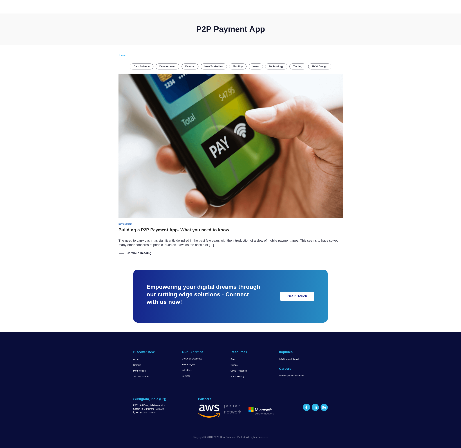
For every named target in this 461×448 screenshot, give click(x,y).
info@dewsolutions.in (289, 359)
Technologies (188, 364)
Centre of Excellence (192, 359)
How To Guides (213, 66)
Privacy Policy (237, 376)
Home (192, 7)
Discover (208, 7)
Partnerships (139, 371)
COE (280, 7)
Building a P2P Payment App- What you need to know (173, 229)
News (255, 66)
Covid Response (238, 371)
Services (186, 376)
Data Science (142, 66)
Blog (232, 359)
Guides (234, 365)
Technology (276, 66)
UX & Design (319, 66)
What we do (232, 7)
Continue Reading (139, 253)
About (136, 359)
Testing (297, 66)
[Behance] (324, 407)
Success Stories (141, 376)
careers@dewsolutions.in (291, 375)
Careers (137, 365)
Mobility (238, 66)
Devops (190, 66)
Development (167, 66)
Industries (186, 370)
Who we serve (259, 7)
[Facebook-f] (306, 407)
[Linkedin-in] (315, 407)
